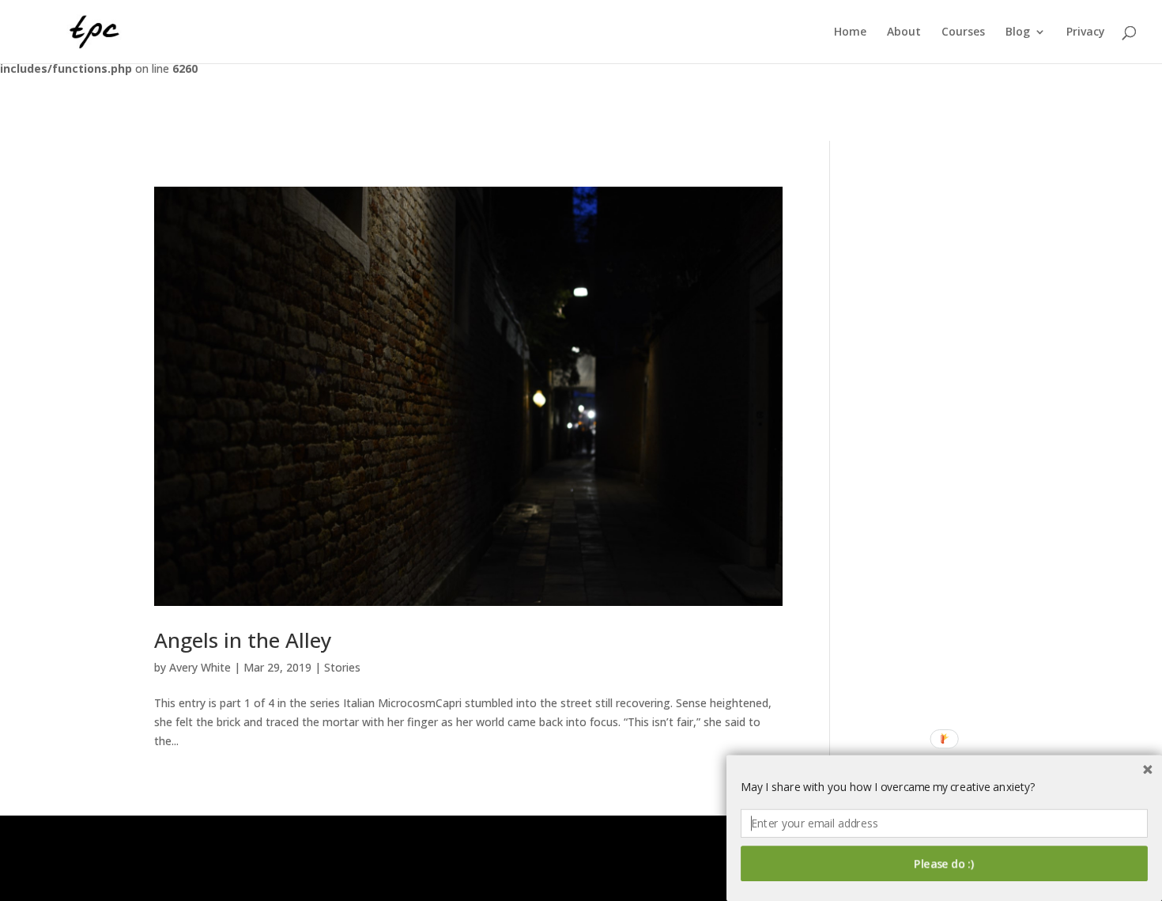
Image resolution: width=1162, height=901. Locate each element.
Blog (1017, 32)
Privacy (1085, 32)
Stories (342, 667)
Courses (963, 32)
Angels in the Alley (242, 640)
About (904, 32)
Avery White (200, 667)
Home (850, 32)
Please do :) (944, 863)
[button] (944, 787)
